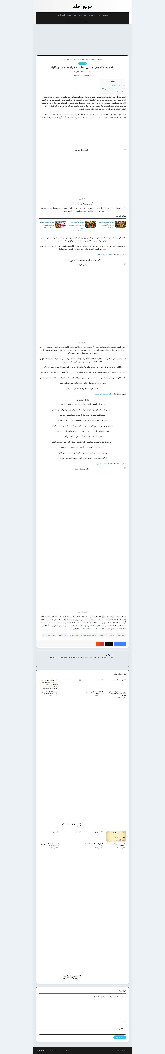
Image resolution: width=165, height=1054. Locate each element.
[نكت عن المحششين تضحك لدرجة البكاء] (94, 836)
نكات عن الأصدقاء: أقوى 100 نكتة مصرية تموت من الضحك (76, 225)
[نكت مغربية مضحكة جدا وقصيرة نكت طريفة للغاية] (49, 836)
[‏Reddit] (98, 644)
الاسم (124, 1020)
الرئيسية (105, 15)
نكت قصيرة (62, 635)
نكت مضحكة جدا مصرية (103, 394)
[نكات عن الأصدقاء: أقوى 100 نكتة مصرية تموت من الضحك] (90, 224)
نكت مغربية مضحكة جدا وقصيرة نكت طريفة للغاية (50, 844)
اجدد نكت (120, 635)
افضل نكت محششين (104, 464)
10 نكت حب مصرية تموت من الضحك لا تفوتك (118, 844)
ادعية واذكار (92, 15)
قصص (69, 15)
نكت (99, 15)
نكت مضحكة (94, 59)
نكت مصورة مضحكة (104, 255)
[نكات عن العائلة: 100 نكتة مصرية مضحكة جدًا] (60, 224)
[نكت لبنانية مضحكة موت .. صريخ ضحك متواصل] (94, 684)
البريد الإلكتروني (122, 1029)
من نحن (59, 1050)
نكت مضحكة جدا (48, 635)
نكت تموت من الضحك (88, 635)
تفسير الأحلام (82, 15)
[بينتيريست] (102, 644)
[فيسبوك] (112, 660)
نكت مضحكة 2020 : (118, 86)
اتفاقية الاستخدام (41, 1050)
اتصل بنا (70, 1050)
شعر (75, 15)
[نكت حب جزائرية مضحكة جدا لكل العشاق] (71, 750)
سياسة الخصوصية (51, 1050)
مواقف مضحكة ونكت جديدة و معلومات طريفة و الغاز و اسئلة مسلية (117, 693)
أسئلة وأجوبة (61, 15)
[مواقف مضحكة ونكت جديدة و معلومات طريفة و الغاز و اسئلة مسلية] (116, 684)
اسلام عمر (86, 75)
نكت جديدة (73, 635)
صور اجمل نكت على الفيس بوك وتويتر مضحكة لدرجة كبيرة (50, 692)
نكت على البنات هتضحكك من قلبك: (113, 89)
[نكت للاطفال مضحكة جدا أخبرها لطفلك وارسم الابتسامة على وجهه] (71, 902)
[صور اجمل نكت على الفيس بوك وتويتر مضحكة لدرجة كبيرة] (49, 684)
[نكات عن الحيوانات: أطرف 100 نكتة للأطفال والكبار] (120, 224)
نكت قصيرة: (120, 91)
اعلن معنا (64, 1050)
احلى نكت (110, 635)
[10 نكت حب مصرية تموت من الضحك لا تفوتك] (116, 836)
